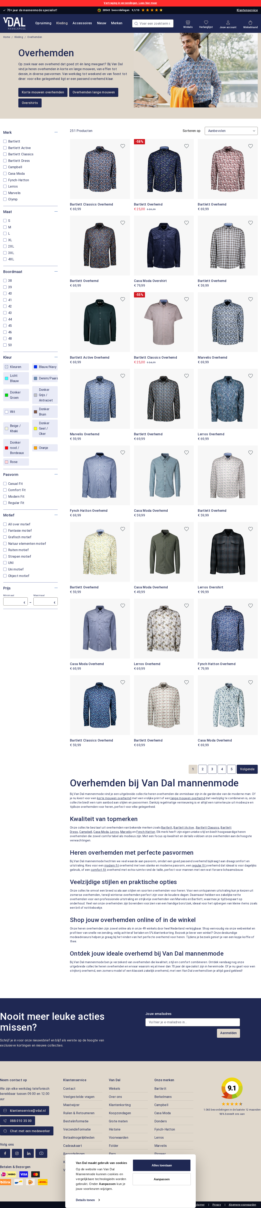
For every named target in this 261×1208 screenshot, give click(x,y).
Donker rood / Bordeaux (17, 448)
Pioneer (160, 1154)
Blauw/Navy (48, 367)
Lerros (114, 831)
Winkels (114, 1089)
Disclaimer (198, 1204)
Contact (69, 1089)
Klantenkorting (120, 1105)
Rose (14, 462)
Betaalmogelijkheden (78, 1137)
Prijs (7, 588)
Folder (113, 1146)
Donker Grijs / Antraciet (46, 395)
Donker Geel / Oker (44, 428)
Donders (160, 1121)
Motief (8, 515)
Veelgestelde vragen (78, 1097)
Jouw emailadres (158, 1014)
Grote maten (118, 1121)
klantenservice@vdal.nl (28, 1111)
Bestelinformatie (75, 1121)
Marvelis (126, 831)
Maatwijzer (71, 1105)
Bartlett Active (184, 827)
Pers (112, 1154)
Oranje (43, 448)
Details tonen (85, 1200)
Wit (12, 412)
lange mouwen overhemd (187, 798)
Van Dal (115, 1080)
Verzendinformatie (77, 1129)
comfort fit (98, 869)
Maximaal (44, 599)
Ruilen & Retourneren (78, 1113)
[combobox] (153, 23)
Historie (115, 1129)
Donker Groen (15, 395)
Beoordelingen (74, 1154)
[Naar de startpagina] (14, 23)
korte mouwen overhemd (114, 798)
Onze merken (164, 1080)
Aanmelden (228, 1033)
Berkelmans (163, 1097)
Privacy (216, 1204)
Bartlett (166, 827)
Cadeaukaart (72, 1146)
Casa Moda (101, 831)
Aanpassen (162, 1179)
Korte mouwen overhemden (43, 92)
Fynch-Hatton (145, 831)
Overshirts (30, 103)
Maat (7, 212)
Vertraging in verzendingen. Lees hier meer (130, 3)
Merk (7, 132)
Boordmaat (12, 272)
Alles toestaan (162, 1165)
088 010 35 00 (21, 1121)
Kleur (7, 357)
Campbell (85, 831)
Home (6, 37)
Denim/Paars (48, 378)
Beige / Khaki (15, 428)
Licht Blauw (14, 378)
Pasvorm (10, 474)
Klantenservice (247, 10)
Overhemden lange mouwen (94, 92)
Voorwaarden (118, 1137)
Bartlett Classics (207, 827)
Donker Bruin (44, 411)
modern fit (111, 865)
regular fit (199, 865)
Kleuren (15, 367)
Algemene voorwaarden (242, 1204)
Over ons (115, 1097)
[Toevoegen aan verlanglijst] (123, 146)
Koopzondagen (120, 1113)
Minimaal (14, 599)
